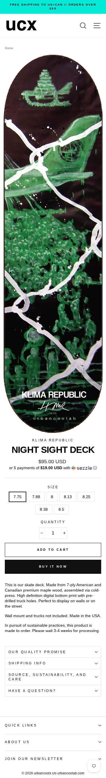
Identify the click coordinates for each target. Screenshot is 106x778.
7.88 (36, 497)
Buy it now (53, 566)
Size (53, 487)
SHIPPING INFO (27, 663)
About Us (17, 742)
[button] (53, 468)
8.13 (68, 497)
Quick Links (21, 725)
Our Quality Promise (37, 652)
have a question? (32, 690)
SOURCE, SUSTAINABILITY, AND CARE (47, 677)
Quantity (53, 522)
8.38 (44, 509)
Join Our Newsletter (34, 759)
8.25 (86, 497)
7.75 (17, 497)
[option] (53, 7)
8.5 (61, 509)
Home (9, 48)
